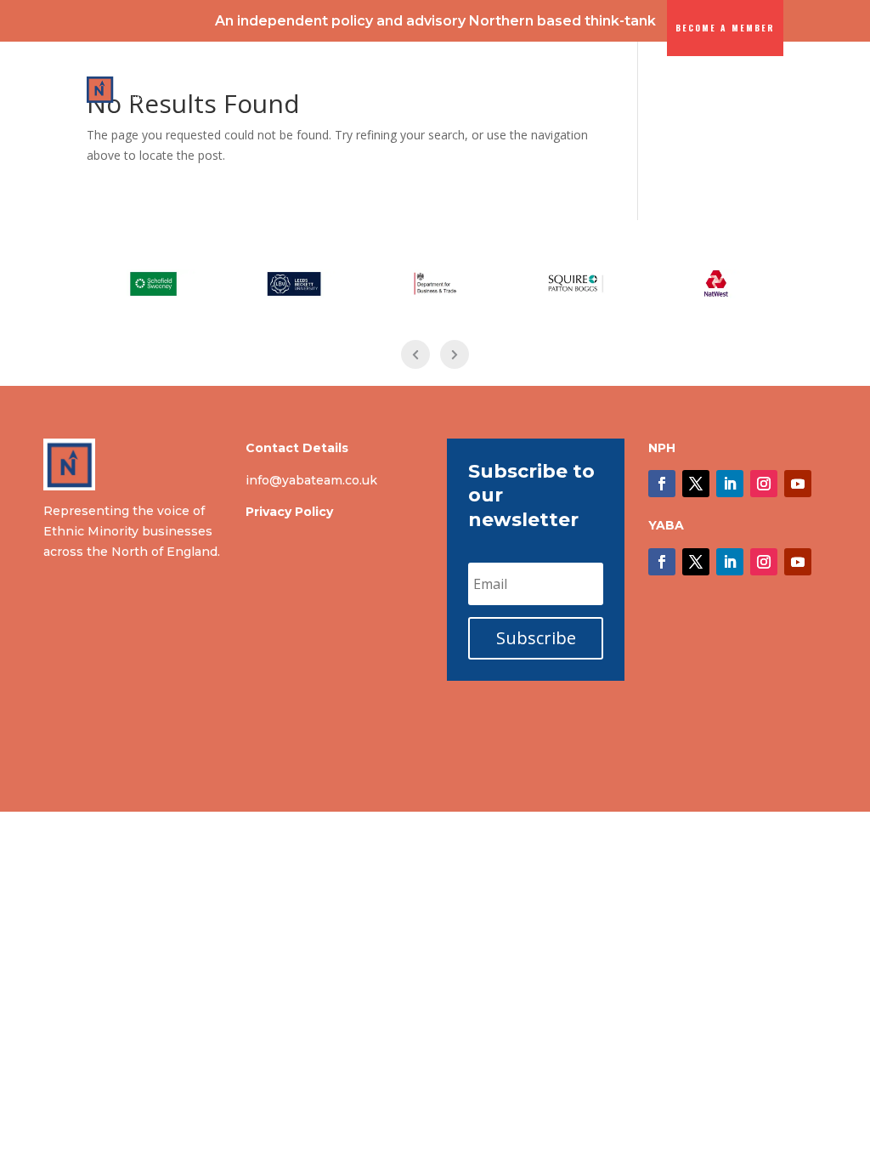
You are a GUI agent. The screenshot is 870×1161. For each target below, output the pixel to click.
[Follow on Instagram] (763, 483)
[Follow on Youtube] (797, 483)
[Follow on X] (695, 483)
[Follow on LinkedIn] (729, 483)
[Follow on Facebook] (661, 483)
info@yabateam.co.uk (311, 480)
